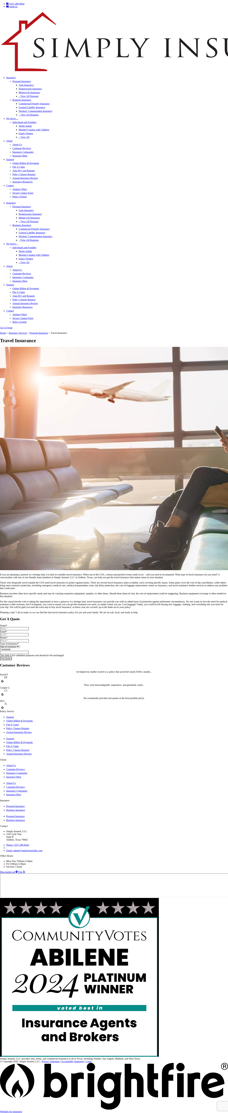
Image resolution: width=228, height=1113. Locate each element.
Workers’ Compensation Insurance (35, 111)
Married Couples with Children (34, 129)
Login (89, 1061)
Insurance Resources (22, 181)
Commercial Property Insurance (34, 103)
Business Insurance (21, 100)
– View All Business (29, 115)
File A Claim (18, 167)
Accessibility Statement (72, 1061)
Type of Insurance (9, 643)
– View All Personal (28, 96)
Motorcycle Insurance (29, 92)
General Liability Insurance (32, 107)
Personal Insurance (21, 81)
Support (10, 159)
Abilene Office (19, 189)
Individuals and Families (24, 122)
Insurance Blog (19, 155)
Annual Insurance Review (25, 178)
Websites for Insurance (11, 1111)
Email (3, 631)
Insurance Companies (23, 152)
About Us (17, 144)
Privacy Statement (51, 1061)
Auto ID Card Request (23, 170)
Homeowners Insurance (30, 88)
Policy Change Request (23, 174)
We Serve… (12, 118)
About (9, 141)
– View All (24, 137)
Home (3, 333)
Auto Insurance (26, 85)
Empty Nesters (26, 133)
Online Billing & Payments (25, 163)
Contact (10, 185)
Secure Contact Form (22, 193)
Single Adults (25, 126)
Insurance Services (18, 333)
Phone (3, 637)
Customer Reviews (21, 148)
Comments (5, 649)
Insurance (11, 77)
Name (3, 625)
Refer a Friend (19, 196)
